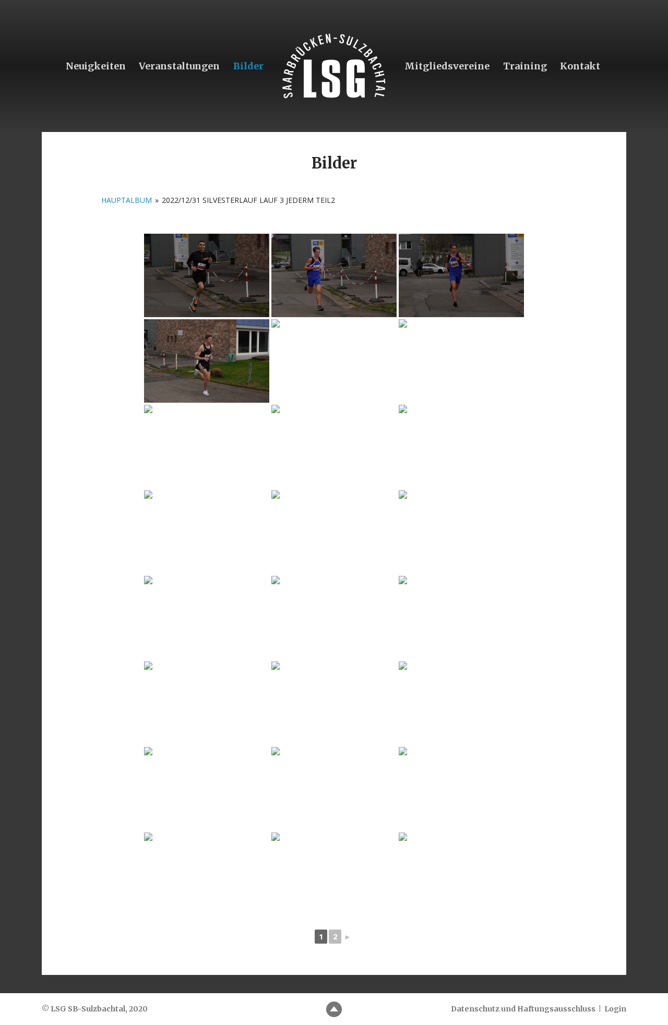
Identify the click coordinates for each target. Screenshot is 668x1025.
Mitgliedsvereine (447, 66)
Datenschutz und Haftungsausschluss (523, 1009)
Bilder (248, 66)
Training (525, 66)
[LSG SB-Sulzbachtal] (334, 66)
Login (615, 1009)
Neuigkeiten (96, 66)
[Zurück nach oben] (334, 1009)
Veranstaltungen (179, 66)
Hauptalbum (126, 200)
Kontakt (580, 66)
